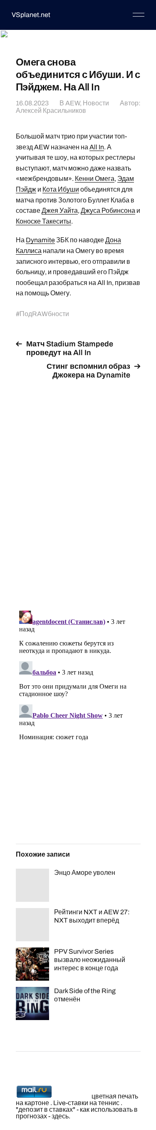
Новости (96, 103)
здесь (60, 1116)
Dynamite (40, 240)
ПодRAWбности (44, 313)
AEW (72, 103)
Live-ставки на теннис (86, 1102)
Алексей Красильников (51, 110)
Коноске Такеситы (43, 221)
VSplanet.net (31, 14)
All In (96, 147)
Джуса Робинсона (108, 210)
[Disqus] (78, 490)
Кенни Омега (94, 178)
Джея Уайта (60, 210)
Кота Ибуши (60, 189)
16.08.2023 (32, 103)
